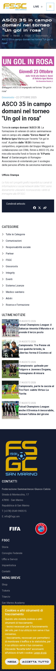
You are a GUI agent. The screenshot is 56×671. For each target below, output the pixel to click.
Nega (11, 661)
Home (5, 35)
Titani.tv (6, 596)
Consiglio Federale (12, 553)
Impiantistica (9, 565)
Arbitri (9, 298)
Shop (4, 584)
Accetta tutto (35, 661)
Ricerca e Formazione (17, 304)
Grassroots (42, 35)
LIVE (36, 6)
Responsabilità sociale (18, 247)
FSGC (28, 35)
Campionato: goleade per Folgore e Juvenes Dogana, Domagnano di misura (35, 369)
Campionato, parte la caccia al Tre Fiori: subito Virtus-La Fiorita (36, 390)
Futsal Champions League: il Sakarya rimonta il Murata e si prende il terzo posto (36, 328)
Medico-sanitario (15, 292)
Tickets (6, 590)
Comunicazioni (14, 240)
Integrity (10, 272)
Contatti (6, 571)
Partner (10, 253)
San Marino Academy (13, 602)
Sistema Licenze (15, 285)
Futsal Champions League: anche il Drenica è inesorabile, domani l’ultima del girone (36, 410)
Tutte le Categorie (15, 234)
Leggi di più (40, 652)
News (16, 35)
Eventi (9, 279)
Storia (5, 547)
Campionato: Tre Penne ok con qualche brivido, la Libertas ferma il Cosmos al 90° (35, 349)
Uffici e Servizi (10, 559)
